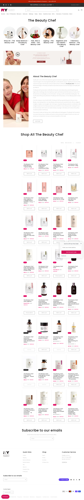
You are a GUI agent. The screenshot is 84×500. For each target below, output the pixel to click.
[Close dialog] (81, 243)
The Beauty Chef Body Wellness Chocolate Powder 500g (58, 410)
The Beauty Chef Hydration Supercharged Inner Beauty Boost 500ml (58, 302)
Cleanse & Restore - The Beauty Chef (74, 42)
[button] (3, 14)
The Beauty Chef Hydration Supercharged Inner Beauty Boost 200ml (29, 339)
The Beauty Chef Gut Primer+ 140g (73, 165)
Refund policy (32, 496)
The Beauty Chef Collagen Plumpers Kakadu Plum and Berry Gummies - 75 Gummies (58, 376)
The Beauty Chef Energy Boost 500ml (73, 268)
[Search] (56, 10)
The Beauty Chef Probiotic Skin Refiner (58, 338)
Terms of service (26, 496)
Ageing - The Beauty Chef (48, 42)
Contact (24, 455)
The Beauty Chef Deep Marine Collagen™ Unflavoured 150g (43, 166)
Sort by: (62, 142)
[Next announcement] (57, 5)
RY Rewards (25, 471)
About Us (25, 467)
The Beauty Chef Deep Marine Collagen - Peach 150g (29, 376)
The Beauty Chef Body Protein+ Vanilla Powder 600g (73, 234)
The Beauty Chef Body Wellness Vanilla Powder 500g (43, 410)
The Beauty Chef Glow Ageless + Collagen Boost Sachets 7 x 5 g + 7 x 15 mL (29, 200)
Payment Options (26, 462)
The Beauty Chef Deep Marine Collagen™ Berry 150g (58, 166)
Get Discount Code (71, 252)
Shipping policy (38, 496)
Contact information (53, 496)
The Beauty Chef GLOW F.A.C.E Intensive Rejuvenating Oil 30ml (73, 339)
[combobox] (42, 10)
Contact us (64, 462)
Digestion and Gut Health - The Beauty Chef (61, 43)
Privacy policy (19, 496)
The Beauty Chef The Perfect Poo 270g (43, 268)
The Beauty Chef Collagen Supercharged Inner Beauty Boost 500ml (73, 302)
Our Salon (44, 460)
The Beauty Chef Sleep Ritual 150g (43, 233)
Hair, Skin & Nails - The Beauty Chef (35, 42)
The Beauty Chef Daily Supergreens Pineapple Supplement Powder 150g (73, 411)
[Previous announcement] (27, 5)
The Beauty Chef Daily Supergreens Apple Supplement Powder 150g (29, 268)
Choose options (58, 275)
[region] (42, 1)
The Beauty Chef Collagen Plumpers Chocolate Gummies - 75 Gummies (29, 411)
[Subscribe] (52, 438)
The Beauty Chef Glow (58, 267)
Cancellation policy (46, 496)
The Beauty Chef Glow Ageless (28, 300)
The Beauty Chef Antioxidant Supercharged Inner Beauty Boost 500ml (44, 302)
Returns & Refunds (26, 460)
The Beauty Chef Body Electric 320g (58, 198)
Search (43, 455)
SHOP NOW (37, 121)
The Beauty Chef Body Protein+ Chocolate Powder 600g (58, 234)
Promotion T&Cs (26, 469)
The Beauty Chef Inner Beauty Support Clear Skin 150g (29, 234)
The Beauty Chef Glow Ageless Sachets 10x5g (43, 199)
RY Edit (43, 457)
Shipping (24, 457)
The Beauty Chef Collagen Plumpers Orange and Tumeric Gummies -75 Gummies (73, 376)
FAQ (23, 464)
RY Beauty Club (45, 462)
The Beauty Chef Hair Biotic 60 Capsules (73, 199)
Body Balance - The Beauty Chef (22, 42)
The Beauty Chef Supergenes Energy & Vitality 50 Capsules (44, 376)
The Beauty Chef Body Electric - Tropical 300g (28, 166)
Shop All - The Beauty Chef (9, 42)
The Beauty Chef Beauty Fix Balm (43, 337)
